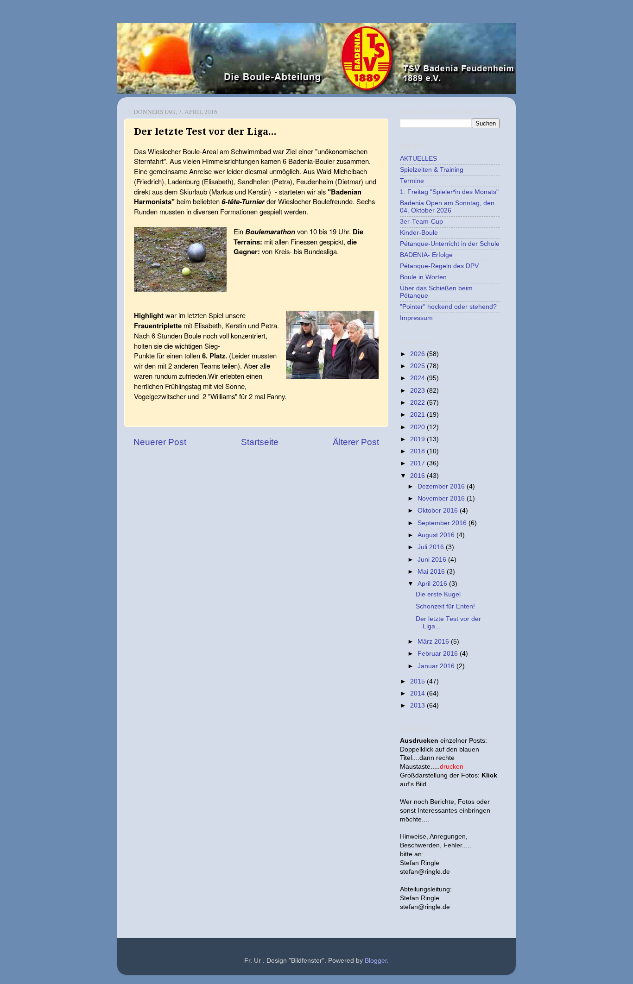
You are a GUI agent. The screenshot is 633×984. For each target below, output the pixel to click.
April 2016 (433, 583)
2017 (418, 463)
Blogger (376, 960)
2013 (418, 705)
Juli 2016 (432, 547)
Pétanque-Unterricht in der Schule (450, 243)
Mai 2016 (432, 571)
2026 (418, 354)
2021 (418, 414)
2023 (418, 390)
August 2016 (437, 535)
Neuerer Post (159, 442)
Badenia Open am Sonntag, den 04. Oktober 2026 (447, 207)
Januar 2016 (437, 666)
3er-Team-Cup (421, 221)
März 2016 (434, 641)
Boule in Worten (423, 277)
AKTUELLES (418, 158)
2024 (418, 378)
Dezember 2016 (442, 486)
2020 (418, 427)
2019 (418, 439)
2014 (418, 693)
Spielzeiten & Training (431, 169)
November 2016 (442, 498)
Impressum (416, 317)
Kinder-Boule (419, 232)
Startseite (260, 442)
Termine (412, 180)
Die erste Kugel (438, 594)
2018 (418, 451)
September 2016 (443, 523)
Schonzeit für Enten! (445, 606)
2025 (418, 366)
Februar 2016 (439, 653)
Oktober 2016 (439, 510)
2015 (418, 681)
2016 (418, 475)
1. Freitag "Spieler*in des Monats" (449, 191)
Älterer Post (356, 442)
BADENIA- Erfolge (426, 254)
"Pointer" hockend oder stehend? (448, 306)
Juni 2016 (433, 559)
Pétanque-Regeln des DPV (439, 266)
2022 (418, 402)
